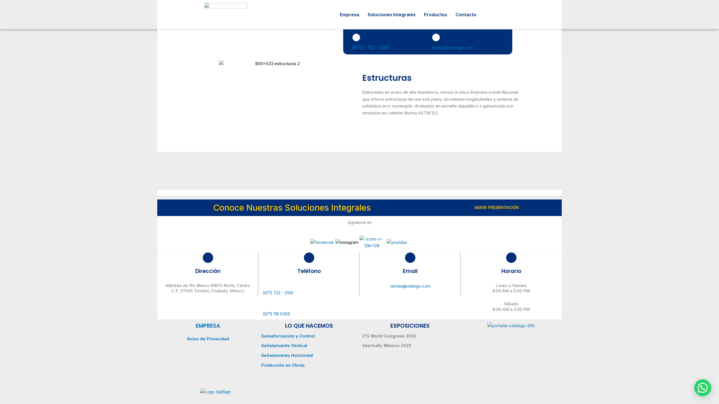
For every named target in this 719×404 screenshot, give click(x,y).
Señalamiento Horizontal (287, 355)
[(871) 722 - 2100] (308, 285)
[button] (702, 387)
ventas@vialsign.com (452, 47)
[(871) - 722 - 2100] (356, 37)
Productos (435, 14)
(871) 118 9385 (276, 313)
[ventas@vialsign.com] (436, 37)
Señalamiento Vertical (284, 345)
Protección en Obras (283, 365)
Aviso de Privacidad (208, 338)
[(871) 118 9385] (309, 304)
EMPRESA (208, 326)
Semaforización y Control (288, 336)
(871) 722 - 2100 (278, 292)
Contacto (466, 14)
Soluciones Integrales (392, 14)
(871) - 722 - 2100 (370, 47)
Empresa (349, 14)
